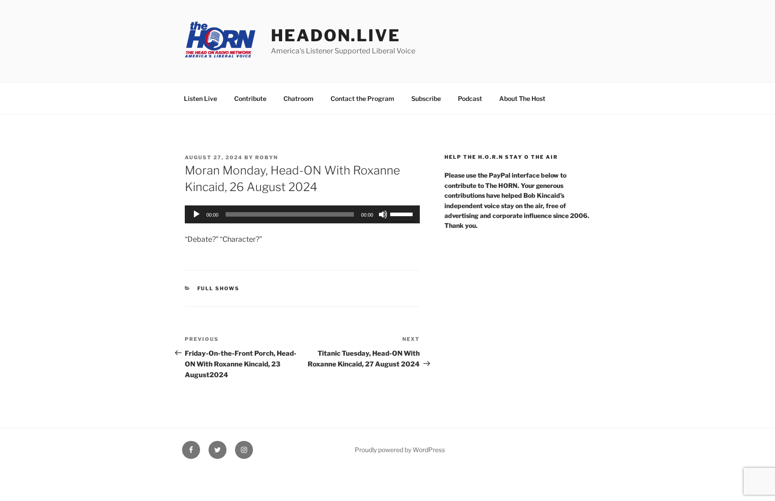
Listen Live (200, 98)
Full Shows (218, 288)
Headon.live (336, 35)
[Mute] (383, 214)
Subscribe (426, 98)
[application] (302, 214)
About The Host (522, 98)
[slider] (402, 213)
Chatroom (298, 98)
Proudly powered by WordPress (400, 449)
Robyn (266, 157)
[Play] (196, 214)
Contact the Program (362, 98)
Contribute (250, 98)
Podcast (470, 98)
